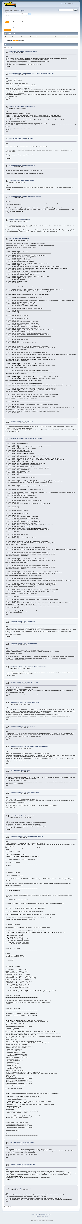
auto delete (31, 621)
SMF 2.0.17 (34, 1214)
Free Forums (45, 1216)
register (22, 10)
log (28, 238)
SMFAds (38, 1216)
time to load (31, 1164)
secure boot (30, 816)
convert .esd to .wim (31, 51)
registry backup (32, 643)
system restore (29, 180)
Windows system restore (34, 196)
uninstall (30, 421)
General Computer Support (16, 51)
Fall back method (33, 682)
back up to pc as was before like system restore (40, 73)
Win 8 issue (31, 726)
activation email (17, 12)
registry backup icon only (35, 836)
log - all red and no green (35, 438)
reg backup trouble (33, 792)
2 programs (30, 138)
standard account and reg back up (38, 746)
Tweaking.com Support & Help (17, 73)
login (18, 10)
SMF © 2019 (41, 1214)
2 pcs (28, 219)
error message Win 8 (34, 702)
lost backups (30, 1142)
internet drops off (30, 106)
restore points (31, 165)
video (28, 770)
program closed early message (37, 667)
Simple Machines (48, 1214)
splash (30, 1188)
